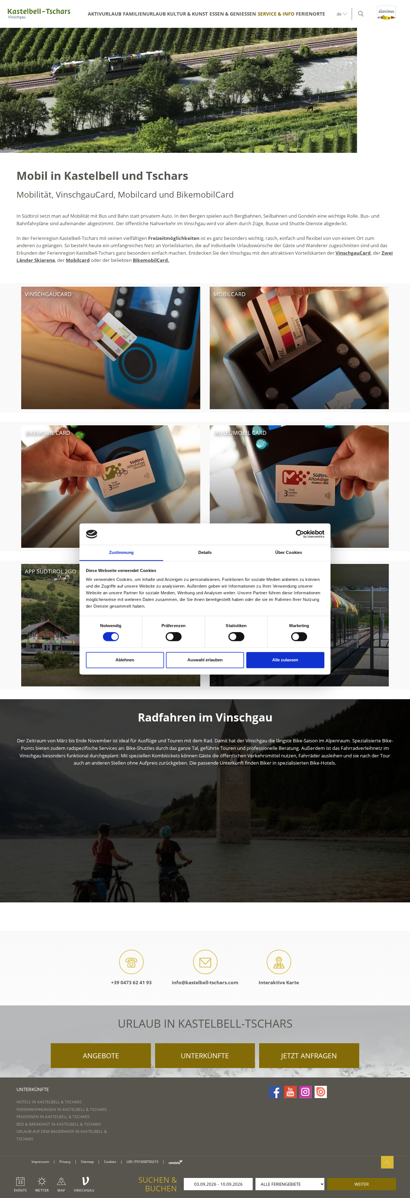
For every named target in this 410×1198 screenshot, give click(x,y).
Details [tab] (205, 552)
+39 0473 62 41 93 (131, 982)
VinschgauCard (353, 253)
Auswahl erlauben (205, 659)
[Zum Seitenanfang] (387, 1162)
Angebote (101, 1055)
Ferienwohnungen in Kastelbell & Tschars (61, 1109)
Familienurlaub (144, 14)
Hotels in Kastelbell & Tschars (49, 1101)
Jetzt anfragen (309, 1055)
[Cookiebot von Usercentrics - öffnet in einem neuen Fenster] (300, 534)
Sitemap (87, 1161)
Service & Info (276, 14)
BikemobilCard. (151, 260)
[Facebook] (275, 1092)
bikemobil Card (47, 432)
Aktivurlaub (104, 14)
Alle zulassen (285, 659)
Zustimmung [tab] (121, 552)
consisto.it (175, 1162)
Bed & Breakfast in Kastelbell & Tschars (58, 1124)
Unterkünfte (205, 1055)
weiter (361, 1184)
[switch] (174, 636)
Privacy (65, 1161)
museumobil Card (240, 432)
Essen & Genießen (232, 14)
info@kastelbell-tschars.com (205, 982)
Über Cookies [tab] (288, 552)
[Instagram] (305, 1092)
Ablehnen (124, 659)
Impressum (40, 1161)
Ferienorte (310, 14)
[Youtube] (290, 1092)
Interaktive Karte (279, 982)
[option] (205, 90)
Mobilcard (78, 260)
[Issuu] (321, 1092)
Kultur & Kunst (187, 14)
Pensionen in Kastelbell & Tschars (53, 1116)
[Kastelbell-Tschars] (39, 13)
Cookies (110, 1161)
